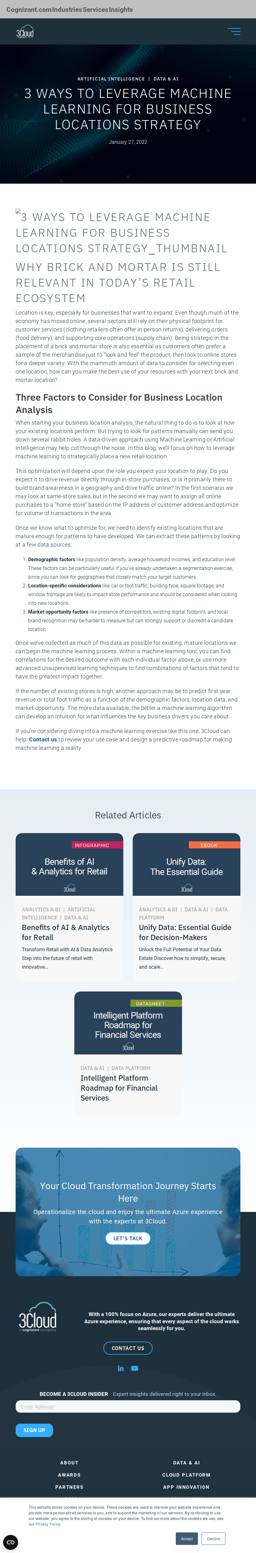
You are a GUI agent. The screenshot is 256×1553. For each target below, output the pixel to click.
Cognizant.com (29, 9)
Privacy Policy (48, 1523)
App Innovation (186, 1487)
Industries (67, 9)
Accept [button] (187, 1538)
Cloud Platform (186, 1475)
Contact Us (128, 1347)
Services (95, 9)
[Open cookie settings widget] (10, 1542)
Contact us (43, 739)
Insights (121, 9)
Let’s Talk (128, 1238)
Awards (69, 1475)
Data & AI (186, 1463)
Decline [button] (213, 1538)
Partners (69, 1487)
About (69, 1463)
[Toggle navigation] (234, 31)
